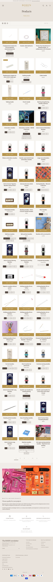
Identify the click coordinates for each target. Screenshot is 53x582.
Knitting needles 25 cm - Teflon (26, 287)
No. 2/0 (8, 266)
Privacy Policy (4, 560)
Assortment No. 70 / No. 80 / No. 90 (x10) (26, 447)
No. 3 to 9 (12, 266)
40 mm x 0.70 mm (26, 240)
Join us (42, 543)
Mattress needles (9, 234)
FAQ (3, 564)
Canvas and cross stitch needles (26, 184)
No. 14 (22, 189)
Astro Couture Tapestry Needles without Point (9, 184)
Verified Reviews (5, 565)
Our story (28, 542)
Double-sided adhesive (26, 46)
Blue (39, 189)
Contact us (43, 542)
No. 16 (25, 189)
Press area (43, 545)
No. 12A (10, 214)
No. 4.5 (12, 344)
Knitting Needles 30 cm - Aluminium (43, 287)
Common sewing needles (43, 364)
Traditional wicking (26, 82)
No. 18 (39, 164)
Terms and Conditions (6, 557)
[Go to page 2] (37, 458)
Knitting (45, 214)
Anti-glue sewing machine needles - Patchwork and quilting (43, 443)
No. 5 (45, 108)
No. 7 (42, 133)
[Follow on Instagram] (4, 569)
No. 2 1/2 (41, 292)
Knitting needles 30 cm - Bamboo (9, 313)
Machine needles (26, 442)
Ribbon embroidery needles (9, 158)
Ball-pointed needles (26, 234)
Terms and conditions (36, 0)
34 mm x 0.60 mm (23, 238)
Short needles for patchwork (26, 364)
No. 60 (25, 453)
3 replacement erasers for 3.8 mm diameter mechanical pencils (10, 47)
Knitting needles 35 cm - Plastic (26, 313)
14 (32, 458)
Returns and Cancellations (7, 567)
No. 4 (13, 214)
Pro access (18, 557)
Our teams (28, 545)
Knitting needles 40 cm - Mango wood (9, 338)
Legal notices (4, 559)
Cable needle (43, 75)
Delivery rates (4, 562)
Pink (42, 189)
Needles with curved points (43, 234)
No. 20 (42, 164)
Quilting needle (26, 75)
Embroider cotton (26, 136)
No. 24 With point (26, 398)
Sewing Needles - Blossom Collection (43, 184)
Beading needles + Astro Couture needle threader (26, 210)
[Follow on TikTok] (10, 569)
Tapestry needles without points (10, 287)
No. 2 (38, 292)
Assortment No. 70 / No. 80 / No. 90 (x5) (26, 450)
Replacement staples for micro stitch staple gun (9, 76)
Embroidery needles (9, 128)
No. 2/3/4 (24, 422)
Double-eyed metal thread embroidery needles (26, 158)
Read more (26, 15)
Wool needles (43, 210)
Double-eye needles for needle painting (26, 390)
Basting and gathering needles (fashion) (43, 102)
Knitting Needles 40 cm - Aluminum (43, 313)
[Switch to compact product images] (7, 23)
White (8, 81)
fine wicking (26, 79)
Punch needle (26, 102)
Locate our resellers (45, 547)
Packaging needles (10, 210)
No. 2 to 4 (5, 368)
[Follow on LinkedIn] (12, 569)
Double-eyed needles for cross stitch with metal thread (43, 391)
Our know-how (29, 543)
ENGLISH (25, 572)
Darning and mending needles (26, 261)
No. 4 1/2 (46, 292)
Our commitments (29, 547)
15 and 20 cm (13, 238)
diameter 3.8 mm (9, 53)
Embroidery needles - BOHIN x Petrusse (26, 128)
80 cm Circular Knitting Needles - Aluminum (26, 338)
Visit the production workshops (32, 548)
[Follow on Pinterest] (6, 569)
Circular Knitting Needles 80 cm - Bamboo (43, 338)
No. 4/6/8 (29, 422)
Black (11, 81)
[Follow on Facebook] (2, 569)
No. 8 (29, 318)
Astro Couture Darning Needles (10, 261)
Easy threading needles (26, 418)
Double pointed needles (9, 418)
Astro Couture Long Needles (9, 443)
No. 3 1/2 (8, 318)
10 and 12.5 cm (7, 238)
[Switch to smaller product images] (5, 23)
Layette (41, 214)
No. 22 (45, 164)
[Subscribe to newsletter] (19, 548)
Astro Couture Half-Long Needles (9, 390)
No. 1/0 (4, 266)
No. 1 (39, 108)
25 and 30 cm (8, 240)
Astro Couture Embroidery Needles (43, 128)
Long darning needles (43, 260)
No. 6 (22, 318)
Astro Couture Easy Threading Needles (43, 418)
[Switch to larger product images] (2, 23)
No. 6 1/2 (25, 318)
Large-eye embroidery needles (43, 158)
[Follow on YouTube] (8, 569)
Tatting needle (10, 102)
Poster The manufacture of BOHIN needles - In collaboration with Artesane (43, 47)
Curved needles (10, 364)
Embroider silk (26, 133)
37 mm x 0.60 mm (30, 238)
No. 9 (45, 133)
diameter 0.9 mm (9, 55)
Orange (45, 189)
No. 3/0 (21, 266)
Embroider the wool (26, 138)
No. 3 (42, 108)
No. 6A (6, 214)
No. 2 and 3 (10, 368)
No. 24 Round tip (26, 395)
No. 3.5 (5, 344)
